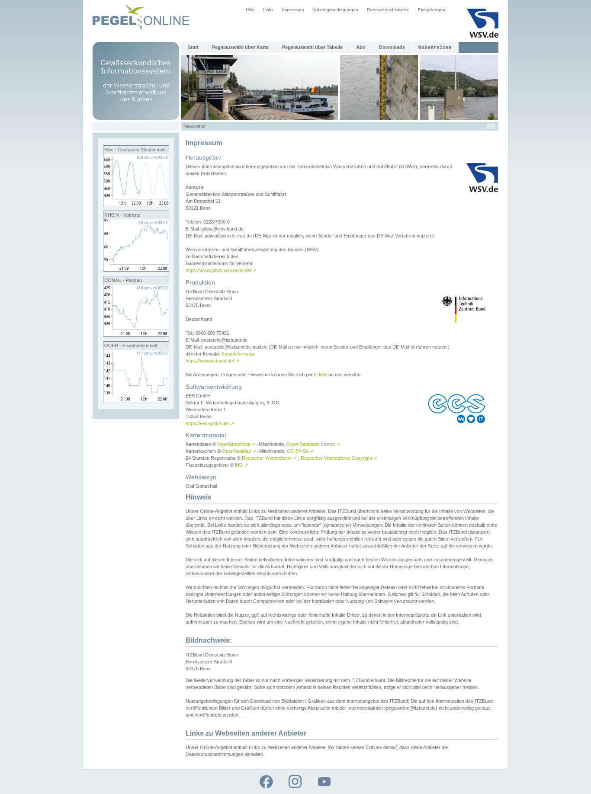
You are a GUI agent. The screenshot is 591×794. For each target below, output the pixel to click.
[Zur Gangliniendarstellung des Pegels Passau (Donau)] (136, 334)
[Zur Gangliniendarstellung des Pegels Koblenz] (136, 269)
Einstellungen (431, 9)
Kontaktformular (238, 353)
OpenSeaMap (239, 451)
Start (193, 47)
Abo (361, 47)
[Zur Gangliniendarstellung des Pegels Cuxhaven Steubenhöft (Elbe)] (136, 204)
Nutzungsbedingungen (335, 9)
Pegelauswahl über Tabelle (312, 47)
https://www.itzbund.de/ (212, 360)
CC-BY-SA (300, 451)
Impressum (293, 9)
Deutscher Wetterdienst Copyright (339, 458)
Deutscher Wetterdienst (269, 458)
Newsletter (194, 126)
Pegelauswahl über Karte (240, 47)
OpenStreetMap (236, 444)
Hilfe (250, 9)
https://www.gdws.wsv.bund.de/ (221, 270)
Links (268, 9)
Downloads (392, 47)
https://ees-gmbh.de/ (210, 423)
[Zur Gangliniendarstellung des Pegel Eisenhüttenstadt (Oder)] (136, 400)
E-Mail (320, 374)
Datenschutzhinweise (388, 9)
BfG (241, 464)
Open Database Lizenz (313, 444)
